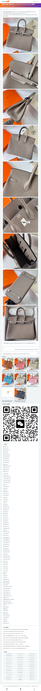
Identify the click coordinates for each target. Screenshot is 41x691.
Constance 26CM (6, 480)
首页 (7, 9)
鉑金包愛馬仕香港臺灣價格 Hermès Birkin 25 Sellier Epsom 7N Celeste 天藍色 (8, 386)
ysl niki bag (5, 610)
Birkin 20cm (5, 453)
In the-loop (5, 499)
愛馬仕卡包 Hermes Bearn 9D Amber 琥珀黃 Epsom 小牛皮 (13, 633)
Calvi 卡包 (4, 473)
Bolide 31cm (5, 471)
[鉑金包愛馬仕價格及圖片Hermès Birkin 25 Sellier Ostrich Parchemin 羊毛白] (33, 364)
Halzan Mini (5, 495)
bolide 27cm (5, 469)
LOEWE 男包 (5, 544)
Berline (4, 573)
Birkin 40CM (5, 460)
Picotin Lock (5, 555)
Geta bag (4, 488)
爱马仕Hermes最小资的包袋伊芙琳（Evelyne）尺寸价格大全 (13, 644)
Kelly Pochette (9, 666)
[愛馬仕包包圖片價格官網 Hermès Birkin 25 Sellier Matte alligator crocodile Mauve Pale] (8, 394)
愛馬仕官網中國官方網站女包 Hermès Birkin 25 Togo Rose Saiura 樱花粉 (32, 386)
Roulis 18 (32, 672)
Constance (5, 475)
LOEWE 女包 (5, 542)
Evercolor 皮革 (5, 590)
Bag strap (4, 446)
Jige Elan (20, 661)
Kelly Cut (4, 517)
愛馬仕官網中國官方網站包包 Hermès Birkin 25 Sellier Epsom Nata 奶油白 (20, 386)
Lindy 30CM (5, 533)
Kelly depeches (5, 528)
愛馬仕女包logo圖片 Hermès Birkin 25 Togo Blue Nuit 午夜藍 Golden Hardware (20, 401)
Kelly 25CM (5, 506)
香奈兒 (4, 612)
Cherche (4, 575)
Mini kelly (4, 548)
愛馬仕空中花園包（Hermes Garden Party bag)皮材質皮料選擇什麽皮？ (15, 648)
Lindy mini (5, 535)
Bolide (4, 464)
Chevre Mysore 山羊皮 (7, 586)
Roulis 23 (4, 564)
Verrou (4, 566)
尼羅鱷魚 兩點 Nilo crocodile (8, 599)
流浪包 (4, 619)
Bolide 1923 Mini (20, 657)
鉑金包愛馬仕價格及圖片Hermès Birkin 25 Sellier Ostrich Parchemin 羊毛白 (32, 371)
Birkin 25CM (14, 9)
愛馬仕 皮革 (5, 581)
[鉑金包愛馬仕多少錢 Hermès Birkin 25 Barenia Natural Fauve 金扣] (8, 364)
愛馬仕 (4, 572)
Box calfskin (5, 584)
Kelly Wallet (5, 524)
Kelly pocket (5, 522)
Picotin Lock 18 (5, 557)
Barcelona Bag (5, 539)
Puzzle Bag (5, 546)
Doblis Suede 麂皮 (6, 588)
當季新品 (4, 621)
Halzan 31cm (5, 493)
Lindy (4, 530)
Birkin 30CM (8, 655)
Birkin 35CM (5, 458)
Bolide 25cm (31, 655)
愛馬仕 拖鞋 (5, 579)
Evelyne (4, 484)
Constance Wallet (6, 482)
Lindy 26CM (5, 531)
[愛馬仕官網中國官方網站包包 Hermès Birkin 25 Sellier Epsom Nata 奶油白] (20, 379)
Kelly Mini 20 (5, 550)
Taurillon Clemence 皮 (6, 595)
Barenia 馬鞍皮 (8, 653)
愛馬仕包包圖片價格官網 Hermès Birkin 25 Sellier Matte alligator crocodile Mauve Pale (7, 401)
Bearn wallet (20, 653)
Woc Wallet (5, 617)
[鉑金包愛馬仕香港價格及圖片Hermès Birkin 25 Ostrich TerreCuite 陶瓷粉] (20, 364)
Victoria (4, 577)
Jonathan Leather (6, 592)
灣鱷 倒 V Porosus (6, 601)
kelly (4, 504)
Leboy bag (32, 666)
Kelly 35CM (5, 511)
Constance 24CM (8, 659)
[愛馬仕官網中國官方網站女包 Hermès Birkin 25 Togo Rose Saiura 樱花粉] (33, 379)
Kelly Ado (4, 515)
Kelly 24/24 (5, 526)
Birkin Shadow (5, 462)
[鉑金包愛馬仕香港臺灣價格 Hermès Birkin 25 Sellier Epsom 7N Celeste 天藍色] (8, 379)
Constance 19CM (32, 657)
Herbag (4, 497)
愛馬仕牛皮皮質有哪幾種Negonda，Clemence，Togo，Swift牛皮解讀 (14, 635)
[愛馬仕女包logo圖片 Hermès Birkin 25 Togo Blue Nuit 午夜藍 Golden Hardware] (20, 394)
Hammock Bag (8, 661)
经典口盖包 (5, 623)
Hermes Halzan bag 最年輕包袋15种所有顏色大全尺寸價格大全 (13, 631)
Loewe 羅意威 (5, 537)
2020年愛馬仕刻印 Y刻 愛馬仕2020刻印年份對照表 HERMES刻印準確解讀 (15, 629)
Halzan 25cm (5, 491)
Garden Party (5, 486)
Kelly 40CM (5, 513)
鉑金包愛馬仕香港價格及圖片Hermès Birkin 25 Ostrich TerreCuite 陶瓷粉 (20, 371)
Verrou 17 (4, 568)
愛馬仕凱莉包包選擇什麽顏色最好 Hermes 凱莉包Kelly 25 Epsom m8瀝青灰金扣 (16, 646)
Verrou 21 (4, 570)
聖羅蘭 (4, 608)
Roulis (4, 561)
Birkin (10, 9)
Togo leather (5, 597)
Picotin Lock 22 (5, 559)
